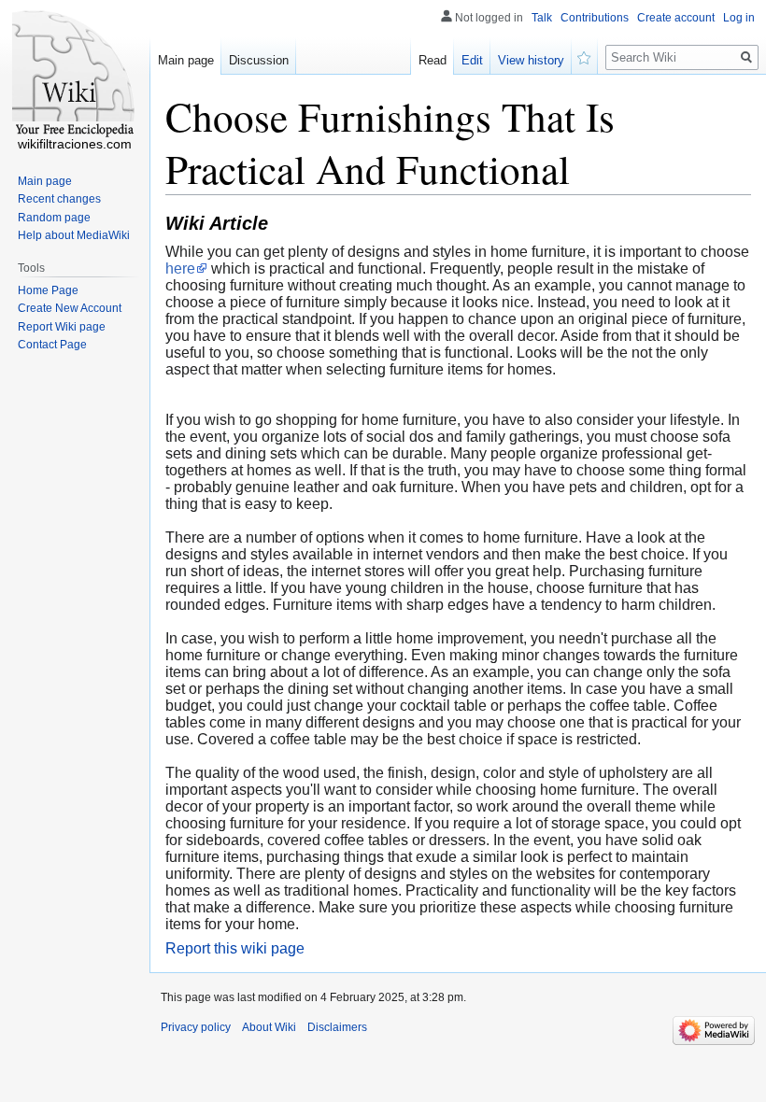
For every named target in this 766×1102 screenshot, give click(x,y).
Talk (542, 17)
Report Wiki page (62, 326)
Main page (186, 60)
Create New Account (69, 308)
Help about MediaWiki (74, 235)
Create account (676, 17)
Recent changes (59, 198)
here (180, 268)
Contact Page (52, 344)
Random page (54, 217)
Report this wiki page (235, 948)
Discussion (259, 60)
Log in (739, 17)
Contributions (594, 17)
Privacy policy (196, 1027)
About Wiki (269, 1027)
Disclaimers (337, 1027)
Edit (472, 60)
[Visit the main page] (74, 74)
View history (531, 60)
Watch (585, 56)
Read (432, 60)
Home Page (48, 290)
